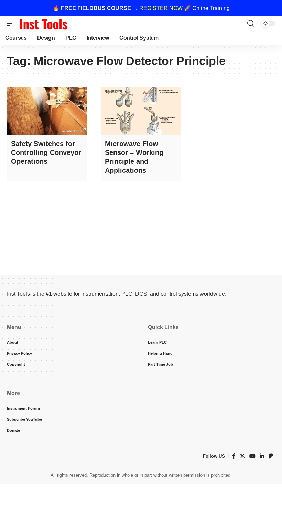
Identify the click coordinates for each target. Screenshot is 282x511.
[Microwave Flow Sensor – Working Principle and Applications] (141, 111)
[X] (242, 456)
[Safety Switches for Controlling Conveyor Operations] (47, 111)
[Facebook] (233, 456)
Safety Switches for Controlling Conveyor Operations (46, 152)
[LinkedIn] (262, 456)
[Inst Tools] (43, 23)
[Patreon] (271, 456)
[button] (13, 23)
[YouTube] (252, 456)
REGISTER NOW (161, 8)
